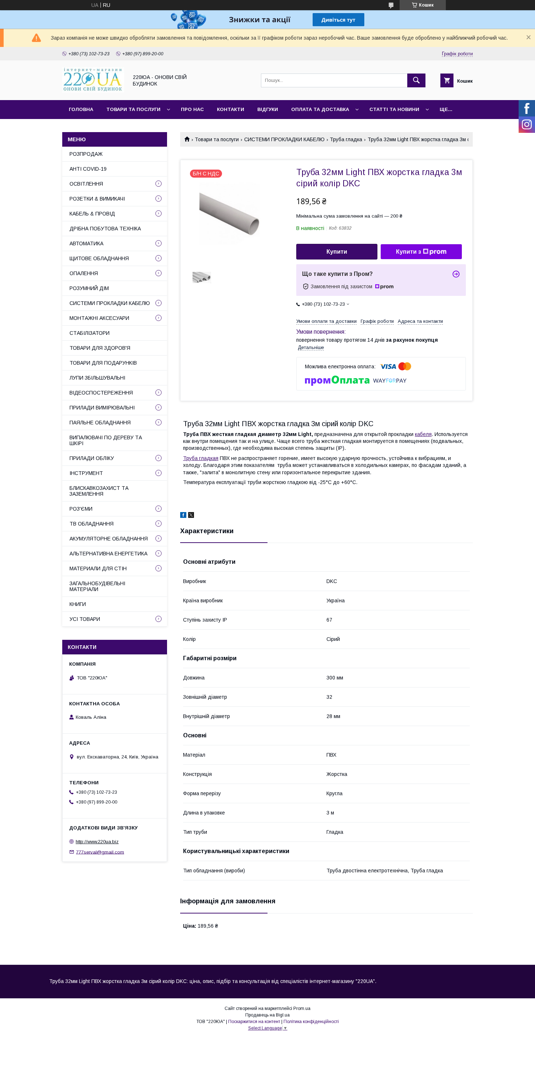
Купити (336, 252)
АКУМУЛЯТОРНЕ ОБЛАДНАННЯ (109, 539)
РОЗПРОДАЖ (86, 154)
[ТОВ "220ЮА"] (93, 91)
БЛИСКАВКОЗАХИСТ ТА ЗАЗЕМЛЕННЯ (99, 491)
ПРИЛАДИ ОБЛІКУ (92, 458)
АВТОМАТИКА (86, 243)
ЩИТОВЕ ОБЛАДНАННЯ (99, 258)
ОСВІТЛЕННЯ (86, 184)
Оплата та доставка (320, 109)
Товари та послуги (133, 109)
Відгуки (267, 109)
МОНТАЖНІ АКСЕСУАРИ (99, 318)
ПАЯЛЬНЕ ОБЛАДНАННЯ (100, 422)
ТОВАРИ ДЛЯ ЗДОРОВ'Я (100, 348)
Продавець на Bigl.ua (267, 1015)
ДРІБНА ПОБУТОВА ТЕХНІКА (105, 228)
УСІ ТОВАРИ (85, 619)
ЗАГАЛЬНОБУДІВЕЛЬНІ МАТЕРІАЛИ (97, 586)
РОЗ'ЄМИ (81, 509)
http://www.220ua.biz (97, 841)
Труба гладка (346, 139)
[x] (191, 516)
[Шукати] (416, 80)
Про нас (192, 109)
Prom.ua (301, 1008)
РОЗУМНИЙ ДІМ (89, 288)
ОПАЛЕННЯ (84, 273)
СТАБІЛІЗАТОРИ (90, 333)
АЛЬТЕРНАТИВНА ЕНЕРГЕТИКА (108, 553)
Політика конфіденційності (311, 1021)
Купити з (408, 252)
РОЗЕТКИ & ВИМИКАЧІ (97, 199)
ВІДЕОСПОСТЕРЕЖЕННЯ (101, 393)
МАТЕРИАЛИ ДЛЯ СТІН (98, 568)
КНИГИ (78, 604)
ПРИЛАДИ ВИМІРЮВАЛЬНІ (102, 408)
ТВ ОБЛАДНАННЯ (92, 524)
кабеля (423, 434)
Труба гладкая (200, 458)
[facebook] (183, 516)
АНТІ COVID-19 (88, 169)
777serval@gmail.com (100, 852)
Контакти (230, 109)
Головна (81, 109)
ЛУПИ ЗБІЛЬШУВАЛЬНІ (97, 378)
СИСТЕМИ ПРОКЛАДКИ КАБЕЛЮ (284, 139)
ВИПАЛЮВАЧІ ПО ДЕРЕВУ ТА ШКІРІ (106, 440)
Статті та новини (394, 109)
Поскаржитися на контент (254, 1021)
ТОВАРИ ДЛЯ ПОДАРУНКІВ (103, 363)
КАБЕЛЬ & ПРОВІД (92, 214)
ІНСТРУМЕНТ (86, 473)
